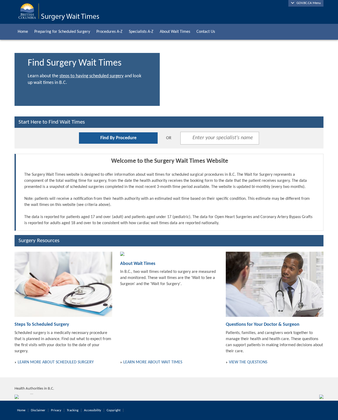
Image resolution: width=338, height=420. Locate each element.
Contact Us (205, 32)
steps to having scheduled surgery (91, 76)
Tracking (72, 410)
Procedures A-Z (109, 32)
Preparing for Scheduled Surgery (62, 32)
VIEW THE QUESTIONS (248, 362)
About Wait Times (175, 32)
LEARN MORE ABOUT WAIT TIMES (152, 362)
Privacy (56, 410)
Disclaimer (38, 410)
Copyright (113, 410)
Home (23, 32)
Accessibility (92, 410)
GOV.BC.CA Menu (307, 3)
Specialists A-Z (141, 32)
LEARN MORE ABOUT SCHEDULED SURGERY (56, 362)
